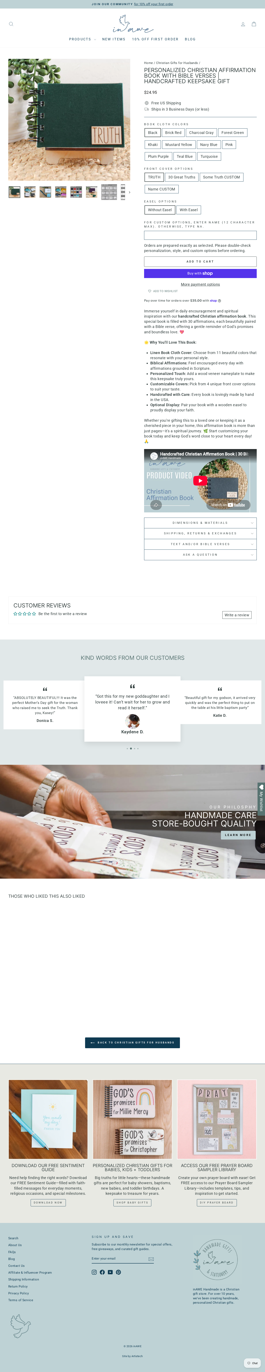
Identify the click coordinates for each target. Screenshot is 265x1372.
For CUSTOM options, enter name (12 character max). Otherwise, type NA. (199, 224)
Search (13, 1238)
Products (81, 39)
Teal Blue (185, 156)
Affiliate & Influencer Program (30, 1272)
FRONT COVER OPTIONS (168, 169)
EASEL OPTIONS (160, 201)
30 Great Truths (181, 177)
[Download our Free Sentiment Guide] (48, 1119)
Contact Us (16, 1266)
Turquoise (209, 156)
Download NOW (48, 1202)
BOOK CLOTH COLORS (166, 124)
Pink (229, 144)
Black (152, 132)
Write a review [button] (237, 615)
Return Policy (18, 1286)
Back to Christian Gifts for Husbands (135, 1042)
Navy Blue (209, 144)
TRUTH (154, 177)
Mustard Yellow (178, 144)
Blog (190, 39)
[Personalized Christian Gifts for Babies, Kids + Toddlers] (132, 1119)
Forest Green (233, 132)
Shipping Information (23, 1279)
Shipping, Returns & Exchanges (200, 533)
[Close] (258, 638)
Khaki (153, 144)
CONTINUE (231, 730)
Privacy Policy (18, 1293)
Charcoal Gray (201, 132)
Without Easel (160, 210)
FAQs (12, 1252)
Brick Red (173, 132)
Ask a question (200, 555)
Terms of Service (20, 1300)
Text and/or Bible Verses (200, 544)
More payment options (200, 284)
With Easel (189, 210)
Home (148, 63)
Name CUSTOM (161, 189)
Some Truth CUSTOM (221, 177)
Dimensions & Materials (200, 523)
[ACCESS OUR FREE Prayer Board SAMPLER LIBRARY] (217, 1119)
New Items (114, 39)
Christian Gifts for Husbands (177, 63)
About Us (15, 1245)
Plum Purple (158, 156)
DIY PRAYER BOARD (217, 1202)
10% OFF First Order (155, 39)
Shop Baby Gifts (132, 1202)
